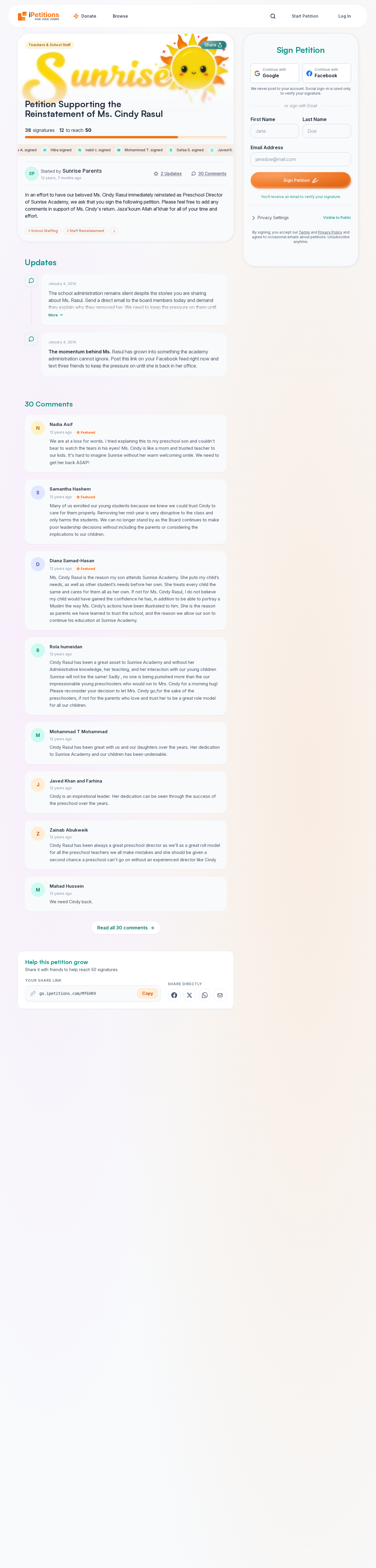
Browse (120, 16)
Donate (88, 16)
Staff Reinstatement (85, 231)
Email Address (267, 148)
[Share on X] (189, 995)
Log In (344, 16)
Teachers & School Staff (49, 45)
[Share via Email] (220, 995)
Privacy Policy (330, 232)
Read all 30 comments (126, 928)
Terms (304, 232)
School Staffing (43, 231)
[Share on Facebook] (174, 995)
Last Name (315, 119)
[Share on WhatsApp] (204, 995)
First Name (263, 119)
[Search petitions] (273, 16)
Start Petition (305, 16)
